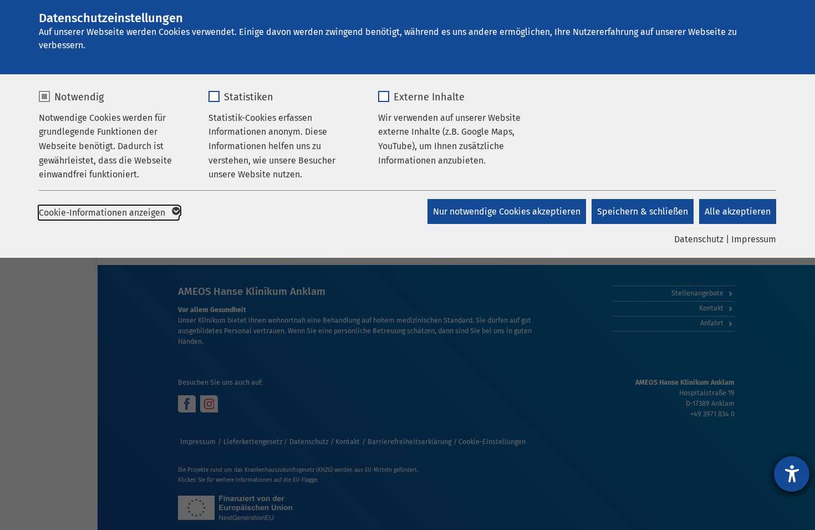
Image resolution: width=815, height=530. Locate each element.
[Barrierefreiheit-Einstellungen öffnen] (791, 474)
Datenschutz (699, 239)
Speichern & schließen (642, 211)
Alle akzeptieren (738, 211)
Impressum (753, 239)
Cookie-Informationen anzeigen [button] (103, 212)
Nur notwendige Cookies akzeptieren (506, 211)
